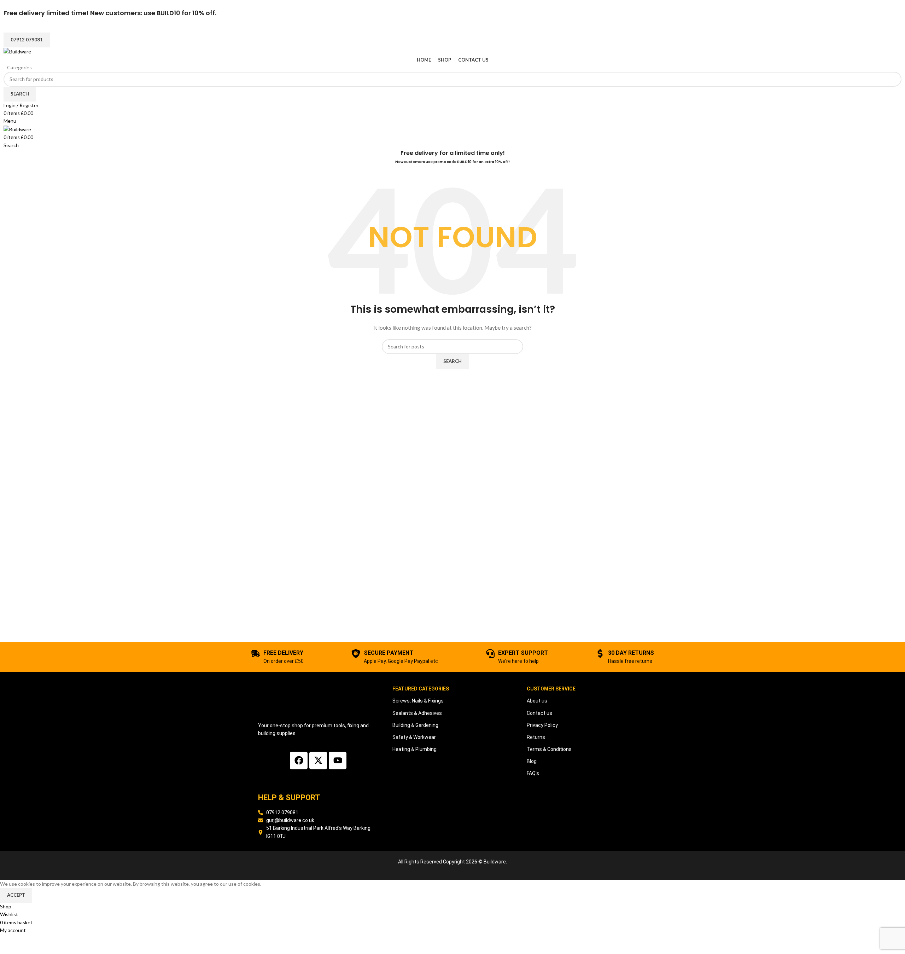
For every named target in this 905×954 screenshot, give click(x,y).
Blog (532, 761)
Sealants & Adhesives (417, 713)
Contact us (539, 713)
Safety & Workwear (414, 737)
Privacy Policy (542, 725)
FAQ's (533, 773)
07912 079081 (27, 39)
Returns (536, 737)
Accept (16, 895)
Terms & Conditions (549, 749)
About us (537, 701)
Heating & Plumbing (414, 749)
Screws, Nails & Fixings (418, 701)
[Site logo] (17, 51)
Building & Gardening (415, 725)
